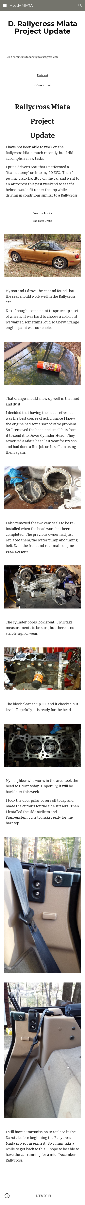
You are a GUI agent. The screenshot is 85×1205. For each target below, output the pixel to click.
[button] (4, 5)
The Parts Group (42, 220)
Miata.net (42, 75)
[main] (42, 27)
